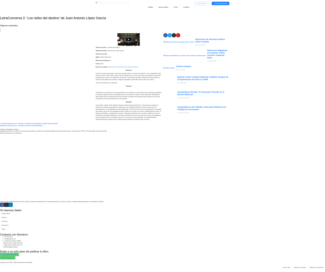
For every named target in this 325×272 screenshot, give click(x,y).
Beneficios (5, 225)
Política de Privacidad (316, 267)
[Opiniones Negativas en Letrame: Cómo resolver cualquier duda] (184, 55)
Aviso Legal (286, 267)
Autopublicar (6, 213)
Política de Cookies (300, 267)
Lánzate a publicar (163, 7)
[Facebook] (2, 205)
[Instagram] (6, 205)
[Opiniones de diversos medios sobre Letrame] (178, 42)
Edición (4, 217)
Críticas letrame (183, 66)
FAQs (3, 229)
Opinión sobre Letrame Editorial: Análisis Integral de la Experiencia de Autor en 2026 (202, 78)
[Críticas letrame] (169, 68)
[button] (162, 29)
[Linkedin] (10, 205)
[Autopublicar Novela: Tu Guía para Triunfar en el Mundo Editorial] (169, 100)
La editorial (186, 7)
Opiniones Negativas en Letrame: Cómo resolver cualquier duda (217, 54)
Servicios (5, 221)
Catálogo (150, 7)
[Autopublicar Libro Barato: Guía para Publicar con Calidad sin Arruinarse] (169, 115)
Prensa (176, 7)
